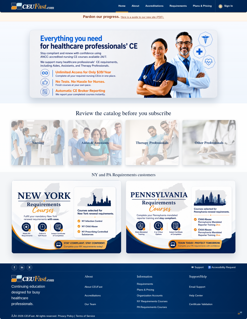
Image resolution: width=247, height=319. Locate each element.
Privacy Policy (66, 315)
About (135, 5)
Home (121, 5)
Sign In (228, 5)
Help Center (196, 295)
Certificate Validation (200, 304)
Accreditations (154, 5)
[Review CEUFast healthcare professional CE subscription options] (123, 64)
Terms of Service (85, 315)
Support (199, 267)
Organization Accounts (150, 295)
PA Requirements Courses (152, 307)
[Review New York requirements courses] (66, 217)
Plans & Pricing (202, 5)
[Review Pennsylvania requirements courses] (181, 217)
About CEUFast (93, 286)
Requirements (178, 5)
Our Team (90, 304)
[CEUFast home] (32, 6)
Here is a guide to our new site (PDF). (142, 17)
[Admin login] (240, 313)
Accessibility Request (223, 267)
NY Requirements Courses (152, 301)
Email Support (197, 286)
